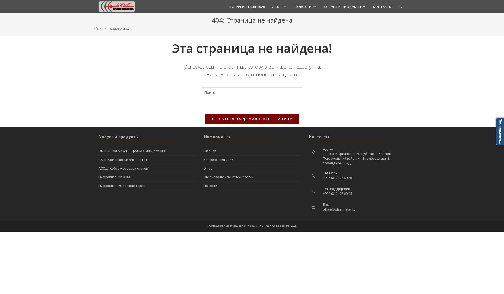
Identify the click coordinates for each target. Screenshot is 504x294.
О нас (207, 168)
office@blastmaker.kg (339, 209)
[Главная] (96, 29)
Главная (209, 151)
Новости (210, 186)
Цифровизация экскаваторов (121, 186)
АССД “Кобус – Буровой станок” (123, 168)
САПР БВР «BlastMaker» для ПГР (123, 160)
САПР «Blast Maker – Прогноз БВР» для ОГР (132, 151)
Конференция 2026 (218, 160)
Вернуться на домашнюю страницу (252, 119)
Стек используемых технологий (228, 177)
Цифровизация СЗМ (114, 177)
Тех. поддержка (500, 131)
